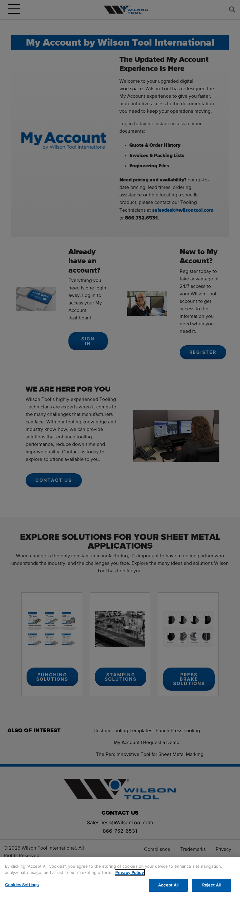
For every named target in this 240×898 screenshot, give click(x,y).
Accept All (168, 884)
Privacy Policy (129, 872)
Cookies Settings (22, 884)
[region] (120, 877)
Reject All (211, 884)
